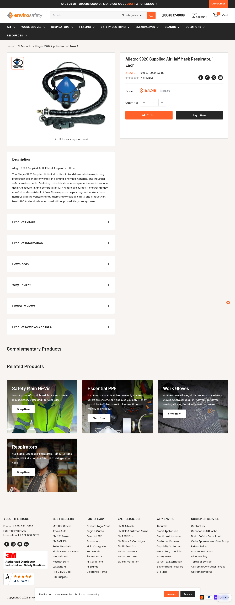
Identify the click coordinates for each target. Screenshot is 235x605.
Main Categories (96, 546)
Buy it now (199, 115)
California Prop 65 (201, 572)
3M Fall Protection (128, 561)
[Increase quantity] (162, 102)
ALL (9, 27)
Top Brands (93, 551)
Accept (171, 594)
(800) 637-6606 (173, 15)
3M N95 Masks (61, 536)
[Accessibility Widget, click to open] (228, 302)
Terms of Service (201, 561)
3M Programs (94, 556)
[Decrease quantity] (144, 102)
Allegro (130, 73)
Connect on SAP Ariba (204, 531)
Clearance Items (97, 572)
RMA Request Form (202, 551)
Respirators (60, 27)
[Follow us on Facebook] (6, 544)
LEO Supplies (60, 577)
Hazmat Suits (61, 561)
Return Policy (199, 546)
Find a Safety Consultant (206, 536)
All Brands (92, 566)
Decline (188, 594)
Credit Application (167, 531)
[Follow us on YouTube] (19, 544)
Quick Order (218, 3)
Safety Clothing (113, 27)
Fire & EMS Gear (62, 572)
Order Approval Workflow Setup (210, 541)
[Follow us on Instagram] (13, 544)
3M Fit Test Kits (127, 546)
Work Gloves (31, 27)
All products (24, 46)
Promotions (93, 541)
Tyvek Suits (59, 531)
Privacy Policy (199, 556)
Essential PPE (94, 536)
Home (10, 46)
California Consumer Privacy (208, 566)
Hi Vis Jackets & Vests (66, 551)
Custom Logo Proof (98, 526)
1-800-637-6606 (23, 526)
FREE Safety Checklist (169, 551)
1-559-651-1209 (17, 530)
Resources (15, 35)
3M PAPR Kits (60, 541)
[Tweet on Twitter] (213, 77)
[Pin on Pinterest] (207, 77)
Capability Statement (170, 546)
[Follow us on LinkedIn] (26, 544)
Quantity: (131, 103)
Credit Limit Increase (169, 536)
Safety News (164, 556)
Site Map (162, 572)
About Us (162, 526)
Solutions (193, 27)
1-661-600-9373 (29, 535)
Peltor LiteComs (127, 556)
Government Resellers (170, 566)
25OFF (131, 4)
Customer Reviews (168, 541)
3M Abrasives (145, 27)
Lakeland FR (60, 566)
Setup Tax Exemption (169, 561)
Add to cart (149, 115)
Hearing (85, 27)
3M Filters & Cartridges (131, 541)
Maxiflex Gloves (62, 526)
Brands (170, 27)
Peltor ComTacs (127, 551)
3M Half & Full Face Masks (133, 531)
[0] (215, 15)
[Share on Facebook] (200, 77)
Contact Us (198, 526)
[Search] (151, 15)
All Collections (95, 561)
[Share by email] (220, 77)
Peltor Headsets (62, 546)
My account (199, 17)
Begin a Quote (95, 531)
